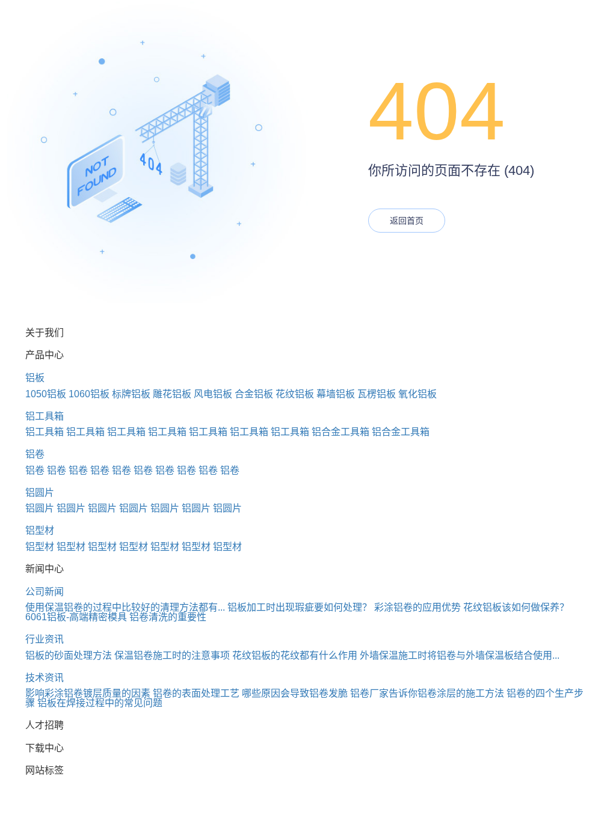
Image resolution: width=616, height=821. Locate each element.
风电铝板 (213, 394)
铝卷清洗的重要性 (167, 617)
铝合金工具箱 (340, 432)
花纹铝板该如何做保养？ (516, 607)
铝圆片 (39, 492)
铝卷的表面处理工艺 (196, 693)
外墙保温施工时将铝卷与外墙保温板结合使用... (459, 655)
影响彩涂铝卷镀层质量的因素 (87, 693)
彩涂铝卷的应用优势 (417, 607)
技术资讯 (44, 678)
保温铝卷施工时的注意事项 (172, 655)
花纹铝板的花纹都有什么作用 (294, 655)
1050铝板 (45, 394)
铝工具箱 (44, 416)
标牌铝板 (131, 394)
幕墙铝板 (335, 394)
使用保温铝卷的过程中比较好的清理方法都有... (125, 607)
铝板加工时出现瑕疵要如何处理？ (299, 607)
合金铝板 (254, 394)
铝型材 (39, 530)
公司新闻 (44, 592)
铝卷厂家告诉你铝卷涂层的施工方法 (427, 693)
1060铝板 (89, 394)
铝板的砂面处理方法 (68, 655)
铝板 (35, 378)
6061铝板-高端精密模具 (76, 617)
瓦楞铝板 (376, 394)
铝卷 (35, 454)
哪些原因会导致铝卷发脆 (295, 693)
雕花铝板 (172, 394)
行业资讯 (44, 639)
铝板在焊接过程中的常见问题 (99, 703)
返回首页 (407, 220)
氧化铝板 (417, 394)
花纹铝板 (295, 394)
